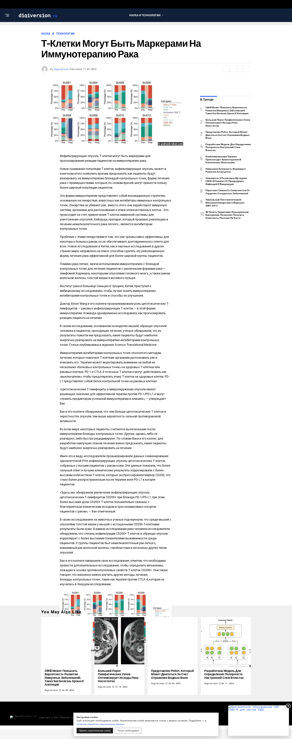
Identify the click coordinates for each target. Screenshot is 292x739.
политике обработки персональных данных (101, 724)
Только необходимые (128, 730)
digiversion (61, 69)
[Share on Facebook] (226, 69)
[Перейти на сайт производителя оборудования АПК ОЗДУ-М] (258, 721)
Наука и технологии (145, 15)
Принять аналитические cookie (95, 730)
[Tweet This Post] (233, 69)
